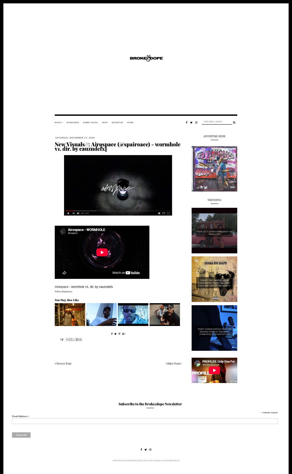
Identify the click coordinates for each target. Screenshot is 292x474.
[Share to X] (74, 339)
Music (58, 123)
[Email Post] (61, 338)
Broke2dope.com (139, 461)
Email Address (20, 416)
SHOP (105, 123)
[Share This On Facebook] (112, 333)
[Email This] (67, 339)
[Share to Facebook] (77, 339)
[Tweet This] (116, 333)
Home (130, 123)
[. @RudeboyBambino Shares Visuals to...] (101, 325)
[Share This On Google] (124, 333)
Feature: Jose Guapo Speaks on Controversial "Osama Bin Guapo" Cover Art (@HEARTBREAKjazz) (214, 283)
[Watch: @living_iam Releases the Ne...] (70, 325)
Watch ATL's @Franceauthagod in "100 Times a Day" (214, 232)
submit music (90, 123)
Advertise (117, 123)
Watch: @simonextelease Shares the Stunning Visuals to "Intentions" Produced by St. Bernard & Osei (214, 331)
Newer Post (63, 363)
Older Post (173, 363)
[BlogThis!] (70, 339)
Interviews (72, 123)
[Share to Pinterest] (80, 339)
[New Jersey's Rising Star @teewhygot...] (165, 325)
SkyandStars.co (171, 461)
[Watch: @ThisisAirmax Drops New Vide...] (133, 325)
